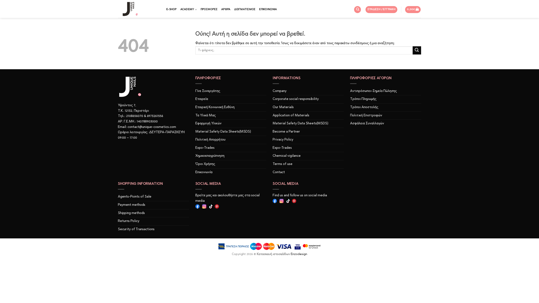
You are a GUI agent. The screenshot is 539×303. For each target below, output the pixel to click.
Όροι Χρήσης (205, 164)
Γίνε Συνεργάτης (207, 91)
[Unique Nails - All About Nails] (139, 9)
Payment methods (131, 205)
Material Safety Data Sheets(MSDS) (223, 131)
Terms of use (282, 164)
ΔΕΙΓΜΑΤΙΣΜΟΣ (244, 9)
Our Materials (283, 107)
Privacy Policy (283, 139)
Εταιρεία (201, 99)
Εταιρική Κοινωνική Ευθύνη (215, 107)
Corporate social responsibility (296, 99)
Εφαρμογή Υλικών (208, 123)
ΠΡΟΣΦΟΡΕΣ (209, 9)
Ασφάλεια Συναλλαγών (367, 123)
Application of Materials (291, 115)
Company (280, 91)
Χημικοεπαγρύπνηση (209, 156)
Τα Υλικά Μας (205, 115)
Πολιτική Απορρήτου (210, 139)
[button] (382, 9)
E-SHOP (171, 9)
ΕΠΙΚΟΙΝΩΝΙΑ (268, 9)
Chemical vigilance (287, 156)
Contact (279, 172)
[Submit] (417, 50)
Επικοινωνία (203, 172)
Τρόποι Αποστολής (364, 107)
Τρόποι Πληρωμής (363, 99)
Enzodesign (299, 254)
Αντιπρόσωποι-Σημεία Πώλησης (373, 91)
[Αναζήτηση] (357, 9)
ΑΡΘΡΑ (225, 9)
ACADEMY (187, 9)
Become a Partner (286, 131)
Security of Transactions (136, 229)
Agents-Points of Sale (135, 196)
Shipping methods (131, 213)
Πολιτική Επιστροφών (366, 115)
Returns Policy (128, 221)
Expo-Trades (205, 148)
